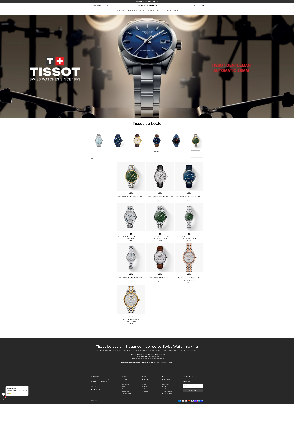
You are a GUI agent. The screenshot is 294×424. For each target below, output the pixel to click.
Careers (124, 396)
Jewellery (119, 10)
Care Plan (144, 384)
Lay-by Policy (165, 388)
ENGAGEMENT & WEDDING (135, 10)
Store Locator (125, 391)
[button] (4, 399)
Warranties (144, 381)
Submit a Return (126, 384)
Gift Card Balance (126, 393)
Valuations (144, 386)
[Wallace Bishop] (147, 5)
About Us (124, 379)
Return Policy (165, 386)
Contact (124, 388)
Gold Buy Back (145, 388)
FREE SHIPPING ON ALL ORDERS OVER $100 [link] (147, 1)
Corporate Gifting (146, 391)
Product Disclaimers (167, 393)
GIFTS (158, 10)
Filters (93, 158)
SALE (175, 10)
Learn (123, 381)
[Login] (196, 5)
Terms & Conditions (166, 379)
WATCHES (150, 10)
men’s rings (152, 358)
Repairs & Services (146, 379)
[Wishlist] (199, 5)
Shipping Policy (166, 384)
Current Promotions (167, 391)
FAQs (123, 386)
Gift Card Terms (165, 396)
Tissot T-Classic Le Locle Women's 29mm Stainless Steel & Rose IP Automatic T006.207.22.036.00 (189, 279)
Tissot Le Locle (124, 350)
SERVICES (167, 10)
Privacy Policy (165, 381)
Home (92, 14)
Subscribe (193, 390)
